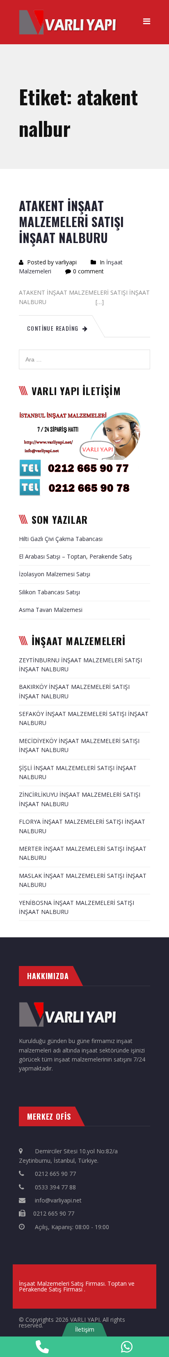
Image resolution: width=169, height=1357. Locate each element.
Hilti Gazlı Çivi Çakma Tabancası (61, 539)
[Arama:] (84, 354)
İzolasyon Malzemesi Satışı (54, 574)
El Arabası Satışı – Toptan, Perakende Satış (75, 556)
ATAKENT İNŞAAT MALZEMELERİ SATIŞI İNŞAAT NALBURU (71, 221)
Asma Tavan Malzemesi (50, 610)
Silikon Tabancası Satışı (49, 592)
